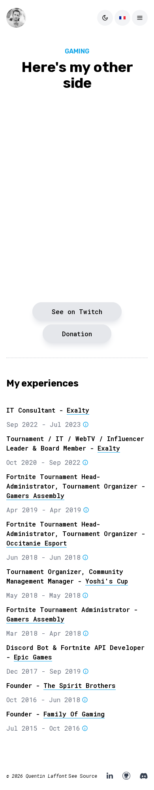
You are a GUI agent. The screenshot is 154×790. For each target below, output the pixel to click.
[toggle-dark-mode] (105, 18)
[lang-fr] (122, 18)
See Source (82, 776)
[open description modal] (85, 425)
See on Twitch (77, 311)
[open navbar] (140, 18)
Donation (77, 334)
